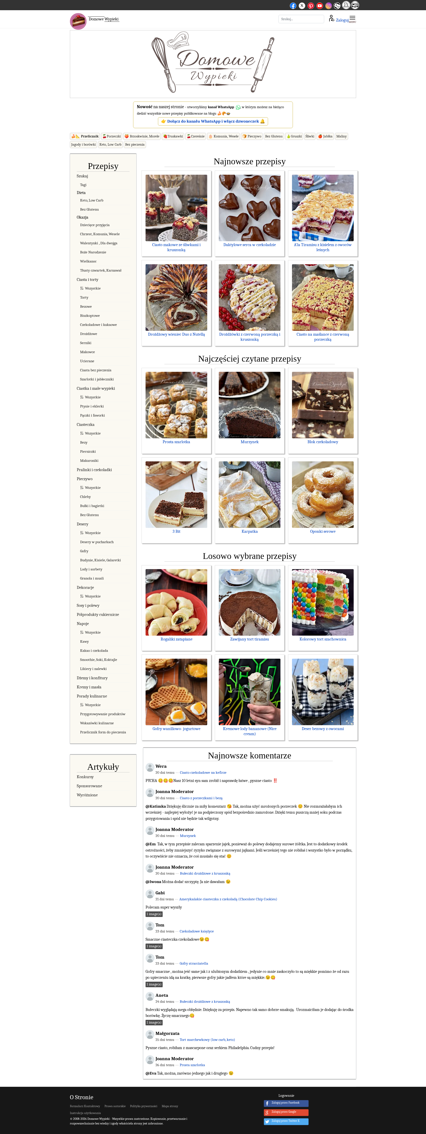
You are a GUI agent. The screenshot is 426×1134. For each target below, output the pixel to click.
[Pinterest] (311, 5)
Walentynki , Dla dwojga (98, 243)
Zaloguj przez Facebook (286, 1102)
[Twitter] (302, 5)
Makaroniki (89, 460)
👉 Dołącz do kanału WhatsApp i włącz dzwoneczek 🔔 (213, 121)
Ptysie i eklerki (92, 406)
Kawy (84, 641)
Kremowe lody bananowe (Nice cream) (249, 731)
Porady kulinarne (92, 696)
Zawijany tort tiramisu (249, 639)
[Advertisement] (213, 64)
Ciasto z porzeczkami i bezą (201, 798)
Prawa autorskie (115, 1106)
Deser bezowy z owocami (323, 728)
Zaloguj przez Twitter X (285, 1121)
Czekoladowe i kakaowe (98, 325)
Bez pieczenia (135, 145)
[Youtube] (320, 5)
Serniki (85, 343)
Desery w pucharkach (97, 542)
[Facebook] (293, 5)
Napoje (83, 623)
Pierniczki (88, 451)
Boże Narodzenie (93, 252)
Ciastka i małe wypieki (96, 388)
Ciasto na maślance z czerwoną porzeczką (323, 337)
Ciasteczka (86, 424)
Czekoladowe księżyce (197, 931)
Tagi (83, 185)
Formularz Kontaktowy (85, 1106)
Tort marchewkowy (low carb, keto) (207, 1039)
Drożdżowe (88, 334)
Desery (82, 524)
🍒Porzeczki (111, 136)
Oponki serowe (322, 531)
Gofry (84, 551)
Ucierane (87, 361)
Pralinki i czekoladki (94, 469)
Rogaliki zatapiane (176, 639)
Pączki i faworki (92, 415)
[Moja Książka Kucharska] (355, 8)
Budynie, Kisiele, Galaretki (100, 560)
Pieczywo (85, 478)
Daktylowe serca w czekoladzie (249, 244)
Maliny (341, 136)
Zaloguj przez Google (284, 1111)
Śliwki (310, 136)
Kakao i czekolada (94, 650)
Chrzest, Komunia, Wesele (100, 234)
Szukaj (82, 176)
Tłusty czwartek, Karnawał (100, 270)
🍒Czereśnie (196, 136)
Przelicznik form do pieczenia (103, 732)
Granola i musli (92, 578)
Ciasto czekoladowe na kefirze (203, 772)
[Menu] (352, 19)
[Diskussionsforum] (346, 8)
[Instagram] (329, 5)
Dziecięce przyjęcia (95, 225)
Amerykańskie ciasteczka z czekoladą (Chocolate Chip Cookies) (228, 899)
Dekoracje (85, 587)
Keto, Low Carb (110, 145)
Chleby (85, 497)
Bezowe (86, 306)
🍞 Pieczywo (251, 136)
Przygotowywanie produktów (102, 714)
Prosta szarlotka (176, 441)
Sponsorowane (89, 785)
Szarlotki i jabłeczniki (97, 379)
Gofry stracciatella (194, 963)
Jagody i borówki (83, 145)
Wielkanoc (88, 261)
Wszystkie (93, 288)
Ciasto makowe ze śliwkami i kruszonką (176, 247)
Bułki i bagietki (92, 506)
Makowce (87, 352)
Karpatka (250, 531)
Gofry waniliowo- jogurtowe (176, 728)
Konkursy (85, 776)
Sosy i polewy (88, 605)
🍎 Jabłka (325, 136)
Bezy (83, 442)
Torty (84, 297)
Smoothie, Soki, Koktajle (98, 660)
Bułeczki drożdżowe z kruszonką (205, 873)
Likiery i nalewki (93, 669)
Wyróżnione (87, 795)
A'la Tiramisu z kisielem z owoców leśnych (323, 247)
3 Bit (176, 531)
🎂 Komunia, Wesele (223, 136)
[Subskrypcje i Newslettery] (337, 9)
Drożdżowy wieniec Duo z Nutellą (176, 334)
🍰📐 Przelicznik (85, 136)
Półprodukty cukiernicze (98, 614)
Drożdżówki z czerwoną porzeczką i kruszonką (249, 337)
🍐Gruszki (294, 136)
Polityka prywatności (143, 1106)
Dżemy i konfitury (92, 678)
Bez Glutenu (274, 136)
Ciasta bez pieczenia (95, 370)
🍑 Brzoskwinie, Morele (141, 136)
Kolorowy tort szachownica (323, 639)
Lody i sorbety (91, 569)
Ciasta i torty (87, 279)
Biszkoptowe (90, 315)
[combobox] (301, 19)
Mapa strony (170, 1106)
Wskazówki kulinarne (97, 723)
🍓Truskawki (173, 136)
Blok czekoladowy (323, 441)
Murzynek (250, 441)
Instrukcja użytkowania (85, 1113)
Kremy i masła (89, 687)
